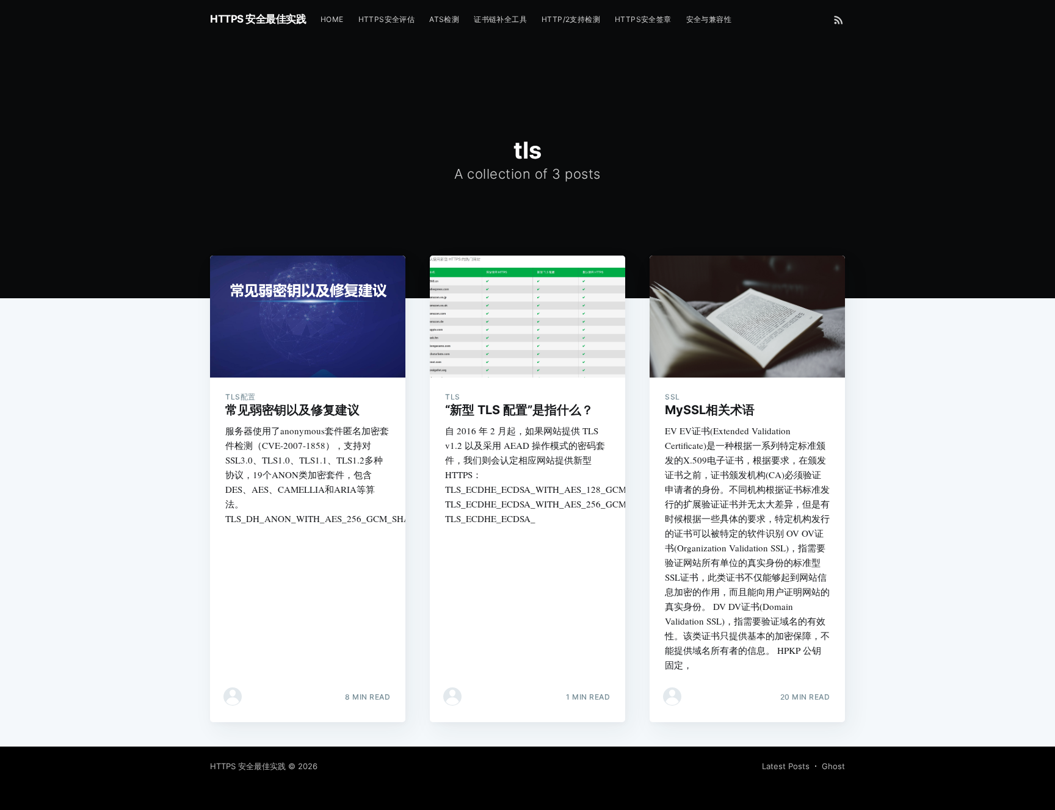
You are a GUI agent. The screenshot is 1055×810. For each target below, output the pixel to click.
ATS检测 (444, 19)
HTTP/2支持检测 (571, 19)
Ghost (833, 766)
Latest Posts (786, 766)
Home (332, 19)
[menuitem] (332, 19)
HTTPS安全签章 (643, 19)
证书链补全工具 (500, 19)
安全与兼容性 (708, 19)
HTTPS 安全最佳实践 (258, 19)
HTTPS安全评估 (386, 19)
